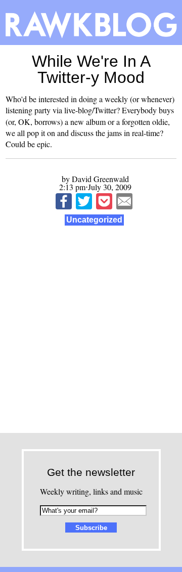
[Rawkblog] (91, 22)
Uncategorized (94, 219)
